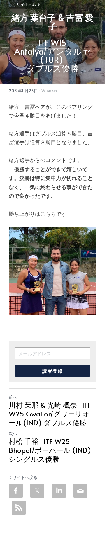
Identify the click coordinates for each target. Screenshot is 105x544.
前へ (13, 397)
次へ (13, 433)
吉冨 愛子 (71, 21)
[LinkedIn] (59, 491)
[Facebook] (16, 491)
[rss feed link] (19, 508)
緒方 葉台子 (33, 17)
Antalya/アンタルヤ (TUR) (53, 55)
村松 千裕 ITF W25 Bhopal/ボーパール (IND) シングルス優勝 (50, 450)
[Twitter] (37, 491)
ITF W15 (52, 42)
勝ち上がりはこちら (32, 213)
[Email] (81, 491)
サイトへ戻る (28, 4)
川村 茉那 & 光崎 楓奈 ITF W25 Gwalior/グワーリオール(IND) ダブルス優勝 (50, 414)
